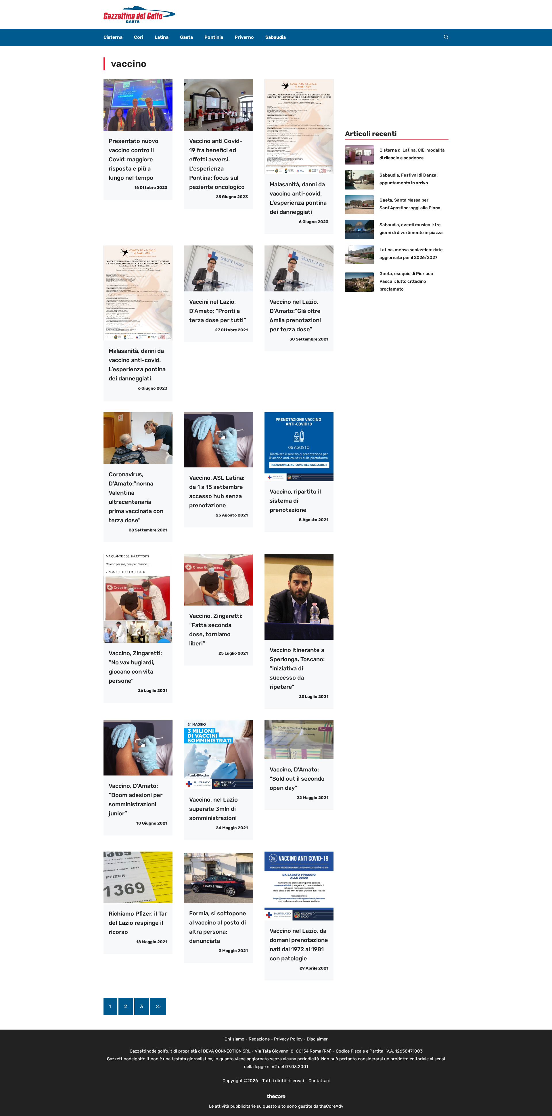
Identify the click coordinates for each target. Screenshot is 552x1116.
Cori (138, 37)
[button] (446, 37)
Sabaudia (275, 37)
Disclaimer (317, 1039)
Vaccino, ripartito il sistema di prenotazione (295, 500)
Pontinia (213, 37)
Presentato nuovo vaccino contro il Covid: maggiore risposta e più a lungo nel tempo (133, 159)
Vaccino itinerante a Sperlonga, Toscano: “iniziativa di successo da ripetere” (297, 668)
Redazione (259, 1039)
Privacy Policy (288, 1039)
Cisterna (112, 37)
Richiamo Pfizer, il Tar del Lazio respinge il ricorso (138, 922)
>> (158, 1006)
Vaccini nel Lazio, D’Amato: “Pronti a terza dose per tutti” (217, 311)
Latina (161, 37)
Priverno (244, 37)
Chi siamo (234, 1039)
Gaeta (186, 37)
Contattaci (319, 1080)
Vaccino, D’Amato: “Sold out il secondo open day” (297, 778)
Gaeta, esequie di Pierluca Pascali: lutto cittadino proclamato (406, 281)
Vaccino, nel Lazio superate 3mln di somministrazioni (213, 808)
